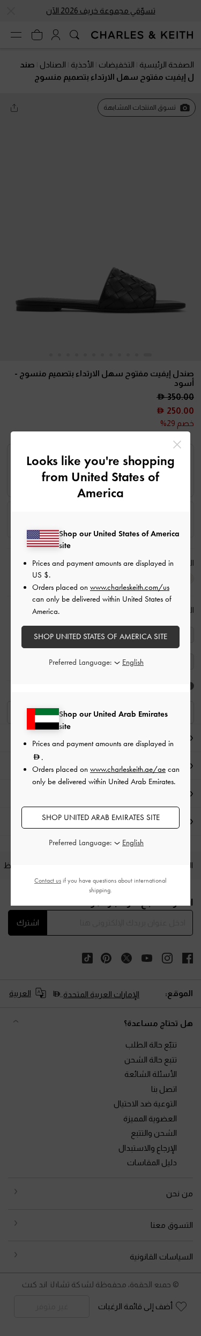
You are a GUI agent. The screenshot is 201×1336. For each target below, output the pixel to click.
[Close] (177, 444)
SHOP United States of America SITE (100, 636)
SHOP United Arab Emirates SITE (101, 817)
